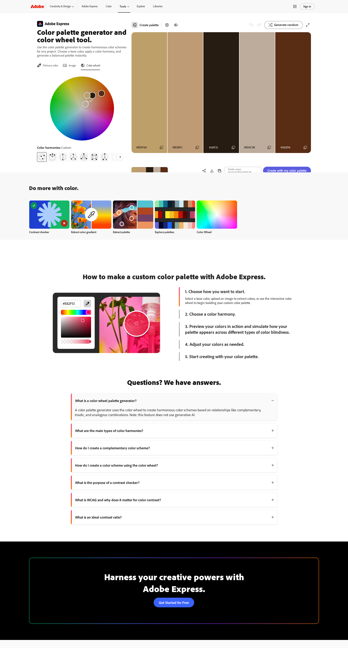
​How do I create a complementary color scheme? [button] (112, 448)
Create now (49, 214)
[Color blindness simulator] (176, 25)
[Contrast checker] (167, 25)
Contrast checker (39, 232)
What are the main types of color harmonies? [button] (109, 430)
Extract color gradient (83, 232)
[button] (295, 6)
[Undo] (251, 25)
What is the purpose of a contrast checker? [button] (107, 482)
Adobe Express (90, 6)
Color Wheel (204, 232)
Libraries (158, 6)
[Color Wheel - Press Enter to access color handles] (82, 108)
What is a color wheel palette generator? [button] (106, 400)
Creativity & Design (60, 6)
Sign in (307, 6)
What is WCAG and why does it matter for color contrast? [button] (118, 500)
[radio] (42, 157)
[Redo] (259, 25)
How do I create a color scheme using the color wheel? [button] (116, 465)
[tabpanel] (82, 117)
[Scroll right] (120, 157)
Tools (123, 6)
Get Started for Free (174, 602)
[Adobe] (37, 6)
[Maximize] (307, 25)
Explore (141, 6)
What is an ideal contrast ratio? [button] (98, 517)
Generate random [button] (286, 25)
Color (109, 6)
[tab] (47, 65)
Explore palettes (164, 232)
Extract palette (121, 232)
